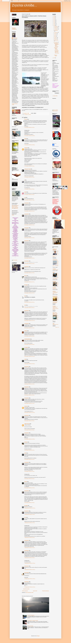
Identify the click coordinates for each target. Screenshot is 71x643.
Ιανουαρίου (56, 42)
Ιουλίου (55, 33)
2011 (54, 21)
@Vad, (13, 205)
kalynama (26, 406)
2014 (54, 17)
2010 (54, 22)
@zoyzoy (16, 208)
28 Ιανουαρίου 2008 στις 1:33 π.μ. (29, 263)
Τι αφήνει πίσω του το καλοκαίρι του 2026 (55, 293)
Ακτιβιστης (54, 281)
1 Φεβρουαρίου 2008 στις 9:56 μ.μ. (29, 557)
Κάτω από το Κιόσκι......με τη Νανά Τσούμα (55, 313)
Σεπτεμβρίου (56, 30)
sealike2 (25, 330)
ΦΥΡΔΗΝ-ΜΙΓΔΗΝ (27, 339)
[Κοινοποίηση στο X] (33, 113)
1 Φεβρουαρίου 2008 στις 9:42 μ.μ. (29, 537)
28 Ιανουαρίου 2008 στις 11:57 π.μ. (29, 320)
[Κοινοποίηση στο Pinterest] (35, 113)
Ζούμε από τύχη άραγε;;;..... (31, 615)
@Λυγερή (13, 207)
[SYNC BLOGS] (14, 260)
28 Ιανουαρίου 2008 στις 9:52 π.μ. (29, 307)
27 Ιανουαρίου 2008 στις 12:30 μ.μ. (29, 144)
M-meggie (26, 505)
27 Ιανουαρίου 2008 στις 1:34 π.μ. (29, 127)
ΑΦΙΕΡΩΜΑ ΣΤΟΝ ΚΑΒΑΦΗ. (56, 48)
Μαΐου (55, 36)
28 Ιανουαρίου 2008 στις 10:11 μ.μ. (29, 356)
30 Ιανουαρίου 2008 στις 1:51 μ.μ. (29, 471)
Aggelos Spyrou (26, 423)
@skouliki (16, 207)
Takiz (25, 305)
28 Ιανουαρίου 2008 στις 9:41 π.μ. (29, 302)
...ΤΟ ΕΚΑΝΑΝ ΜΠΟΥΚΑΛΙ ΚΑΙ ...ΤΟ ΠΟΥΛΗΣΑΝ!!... (56, 52)
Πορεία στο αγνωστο (55, 324)
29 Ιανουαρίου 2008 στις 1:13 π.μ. (29, 403)
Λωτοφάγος (26, 347)
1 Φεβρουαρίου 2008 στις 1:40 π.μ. (29, 514)
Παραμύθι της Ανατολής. (28, 114)
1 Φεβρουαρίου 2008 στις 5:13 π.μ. (29, 522)
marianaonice (26, 227)
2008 (54, 25)
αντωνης (25, 119)
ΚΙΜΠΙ (54, 272)
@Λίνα (13, 208)
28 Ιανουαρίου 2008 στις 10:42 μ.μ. (29, 363)
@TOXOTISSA (16, 205)
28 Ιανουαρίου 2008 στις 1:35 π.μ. (29, 272)
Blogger (38, 635)
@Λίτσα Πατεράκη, (15, 206)
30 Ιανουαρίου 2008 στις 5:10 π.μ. (29, 450)
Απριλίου (55, 37)
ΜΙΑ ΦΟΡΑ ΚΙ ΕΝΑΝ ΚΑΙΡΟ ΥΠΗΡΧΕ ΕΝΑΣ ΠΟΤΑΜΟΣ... (56, 45)
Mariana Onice (54, 143)
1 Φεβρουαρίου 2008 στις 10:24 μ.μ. (29, 569)
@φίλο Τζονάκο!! (55, 203)
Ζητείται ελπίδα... (24, 5)
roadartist (26, 147)
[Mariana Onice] (53, 145)
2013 (54, 18)
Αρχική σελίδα (35, 590)
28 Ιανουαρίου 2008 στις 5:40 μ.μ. (29, 336)
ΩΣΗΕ (25, 138)
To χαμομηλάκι (55, 296)
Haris (25, 517)
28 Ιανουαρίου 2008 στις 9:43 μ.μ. (29, 344)
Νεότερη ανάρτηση (25, 590)
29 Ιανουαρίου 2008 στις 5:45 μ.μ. (29, 420)
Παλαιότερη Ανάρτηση (45, 590)
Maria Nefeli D (26, 572)
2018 (54, 16)
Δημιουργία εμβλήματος (55, 146)
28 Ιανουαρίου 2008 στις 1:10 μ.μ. (29, 327)
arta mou (54, 291)
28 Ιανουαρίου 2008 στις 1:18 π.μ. (29, 237)
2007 (54, 57)
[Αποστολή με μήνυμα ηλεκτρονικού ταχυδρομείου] (31, 113)
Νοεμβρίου (56, 27)
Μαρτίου (55, 38)
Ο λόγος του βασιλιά (55, 269)
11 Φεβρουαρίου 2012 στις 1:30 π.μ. (29, 578)
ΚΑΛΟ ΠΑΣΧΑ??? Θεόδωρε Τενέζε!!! (32, 620)
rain (25, 197)
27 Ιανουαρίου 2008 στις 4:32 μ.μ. (29, 194)
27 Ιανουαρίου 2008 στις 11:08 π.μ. (29, 135)
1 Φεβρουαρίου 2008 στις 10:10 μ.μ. (29, 563)
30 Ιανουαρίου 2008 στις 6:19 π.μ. (29, 459)
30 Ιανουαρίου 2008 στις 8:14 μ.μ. (29, 478)
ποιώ (53, 323)
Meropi (25, 275)
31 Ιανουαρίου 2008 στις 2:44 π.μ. (29, 502)
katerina (25, 481)
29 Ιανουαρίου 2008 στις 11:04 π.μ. (29, 412)
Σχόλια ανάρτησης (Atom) (29, 592)
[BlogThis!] (32, 113)
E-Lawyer (54, 306)
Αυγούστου (56, 32)
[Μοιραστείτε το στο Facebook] (34, 113)
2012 (54, 20)
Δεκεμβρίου (56, 26)
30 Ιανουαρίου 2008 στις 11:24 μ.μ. (29, 487)
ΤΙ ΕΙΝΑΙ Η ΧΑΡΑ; (55, 55)
